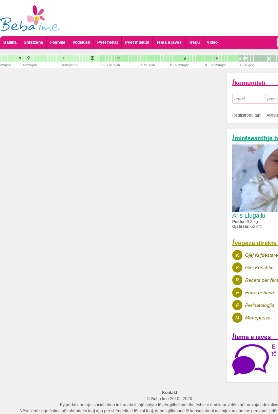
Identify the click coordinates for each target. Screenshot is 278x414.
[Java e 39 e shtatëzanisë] (98, 58)
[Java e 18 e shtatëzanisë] (37, 58)
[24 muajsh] (275, 58)
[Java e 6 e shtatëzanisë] (3, 58)
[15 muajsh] (249, 58)
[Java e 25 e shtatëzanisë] (58, 58)
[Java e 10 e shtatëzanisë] (14, 58)
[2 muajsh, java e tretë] (130, 58)
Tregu (194, 42)
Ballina (10, 42)
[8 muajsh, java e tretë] (199, 58)
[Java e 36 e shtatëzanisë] (89, 58)
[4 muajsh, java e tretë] (153, 58)
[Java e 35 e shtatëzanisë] (86, 58)
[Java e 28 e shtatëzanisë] (66, 58)
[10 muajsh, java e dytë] (220, 58)
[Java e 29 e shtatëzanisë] (69, 58)
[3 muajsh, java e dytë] (139, 58)
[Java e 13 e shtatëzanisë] (23, 58)
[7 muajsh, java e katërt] (191, 58)
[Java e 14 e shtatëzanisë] (26, 58)
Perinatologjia (259, 305)
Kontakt (169, 392)
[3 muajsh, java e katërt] (144, 58)
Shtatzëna (33, 42)
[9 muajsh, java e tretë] (211, 58)
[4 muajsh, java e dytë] (150, 58)
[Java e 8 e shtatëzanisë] (8, 58)
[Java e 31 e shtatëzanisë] (75, 58)
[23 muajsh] (272, 58)
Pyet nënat (107, 42)
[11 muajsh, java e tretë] (234, 58)
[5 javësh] (116, 58)
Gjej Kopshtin (259, 267)
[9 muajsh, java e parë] (205, 58)
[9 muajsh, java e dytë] (208, 58)
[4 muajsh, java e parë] (147, 58)
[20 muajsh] (263, 58)
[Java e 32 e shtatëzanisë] (78, 58)
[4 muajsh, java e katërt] (156, 58)
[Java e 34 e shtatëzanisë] (84, 58)
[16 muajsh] (252, 58)
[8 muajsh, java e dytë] (197, 58)
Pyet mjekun (137, 42)
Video (212, 42)
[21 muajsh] (266, 58)
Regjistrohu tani (246, 115)
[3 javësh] (110, 58)
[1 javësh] (104, 58)
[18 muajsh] (257, 58)
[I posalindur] (101, 58)
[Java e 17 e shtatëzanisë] (35, 58)
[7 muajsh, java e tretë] (188, 58)
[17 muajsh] (255, 58)
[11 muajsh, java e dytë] (231, 58)
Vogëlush (81, 42)
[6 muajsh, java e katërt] (179, 58)
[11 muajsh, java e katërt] (237, 58)
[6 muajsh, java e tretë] (176, 58)
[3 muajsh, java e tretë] (142, 58)
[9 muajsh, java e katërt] (214, 58)
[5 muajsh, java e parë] (159, 58)
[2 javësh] (107, 58)
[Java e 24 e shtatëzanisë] (55, 58)
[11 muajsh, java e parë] (228, 58)
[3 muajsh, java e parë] (136, 58)
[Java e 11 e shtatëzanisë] (17, 58)
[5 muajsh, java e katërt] (167, 58)
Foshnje (57, 42)
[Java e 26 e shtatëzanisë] (60, 58)
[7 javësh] (121, 58)
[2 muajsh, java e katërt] (133, 58)
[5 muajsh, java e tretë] (165, 58)
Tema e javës (169, 42)
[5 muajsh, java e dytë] (162, 58)
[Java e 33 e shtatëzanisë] (81, 58)
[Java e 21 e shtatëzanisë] (46, 58)
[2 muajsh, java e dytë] (127, 58)
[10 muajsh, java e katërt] (225, 58)
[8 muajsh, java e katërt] (202, 58)
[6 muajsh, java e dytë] (174, 58)
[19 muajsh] (260, 58)
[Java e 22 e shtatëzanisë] (49, 58)
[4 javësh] (113, 58)
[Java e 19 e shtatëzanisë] (40, 58)
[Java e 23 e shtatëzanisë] (52, 58)
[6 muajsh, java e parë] (171, 58)
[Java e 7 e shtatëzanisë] (5, 58)
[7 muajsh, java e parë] (182, 58)
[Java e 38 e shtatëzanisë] (95, 58)
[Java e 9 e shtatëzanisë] (11, 58)
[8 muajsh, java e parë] (194, 58)
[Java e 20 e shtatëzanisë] (43, 58)
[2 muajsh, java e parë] (124, 58)
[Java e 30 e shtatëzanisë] (72, 58)
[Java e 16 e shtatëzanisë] (32, 58)
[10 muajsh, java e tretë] (223, 58)
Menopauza (258, 317)
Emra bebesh (259, 292)
